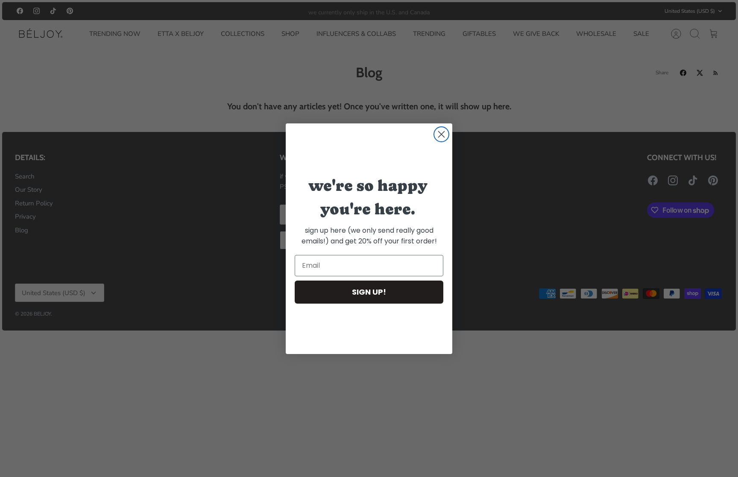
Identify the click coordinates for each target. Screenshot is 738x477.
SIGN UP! (369, 292)
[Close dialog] (441, 134)
